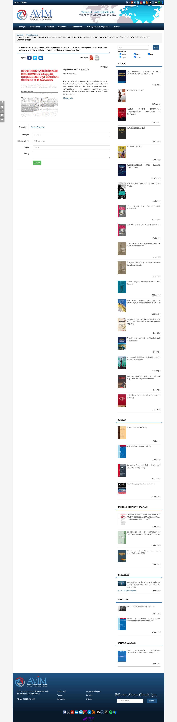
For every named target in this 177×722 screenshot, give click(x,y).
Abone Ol (152, 701)
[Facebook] (29, 58)
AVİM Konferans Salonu (127, 590)
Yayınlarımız (35, 27)
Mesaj (26, 154)
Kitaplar (122, 64)
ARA (156, 47)
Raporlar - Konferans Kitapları (133, 507)
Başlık (26, 147)
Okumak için (68, 98)
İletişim (117, 27)
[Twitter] (35, 58)
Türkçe (16, 2)
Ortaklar (89, 695)
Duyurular (123, 600)
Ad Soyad (25, 135)
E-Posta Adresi (23, 141)
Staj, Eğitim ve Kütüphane (97, 27)
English (24, 2)
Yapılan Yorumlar (38, 127)
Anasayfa (22, 27)
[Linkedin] (40, 58)
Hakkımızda (77, 27)
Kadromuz (62, 27)
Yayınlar (60, 695)
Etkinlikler (49, 27)
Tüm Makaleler (32, 35)
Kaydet (37, 163)
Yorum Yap (23, 127)
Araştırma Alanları (93, 691)
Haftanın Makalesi (127, 643)
